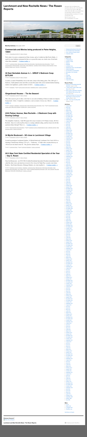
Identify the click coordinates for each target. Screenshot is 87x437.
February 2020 (69, 222)
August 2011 (68, 373)
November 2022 (69, 171)
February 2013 (69, 350)
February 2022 (69, 185)
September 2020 (69, 211)
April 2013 (68, 347)
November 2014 (69, 318)
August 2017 (68, 268)
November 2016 (69, 282)
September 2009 (69, 396)
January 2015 (69, 315)
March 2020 (68, 220)
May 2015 (68, 309)
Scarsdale (68, 75)
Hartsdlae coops (34, 87)
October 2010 (69, 386)
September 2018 (69, 248)
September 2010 (69, 387)
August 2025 (68, 121)
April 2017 (68, 274)
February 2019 (69, 240)
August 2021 (68, 194)
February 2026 (69, 112)
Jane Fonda (22, 65)
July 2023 (68, 159)
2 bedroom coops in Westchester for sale (38, 127)
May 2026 (68, 107)
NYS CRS (13, 171)
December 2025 (69, 115)
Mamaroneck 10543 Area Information (26, 64)
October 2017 (69, 265)
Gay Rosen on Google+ (69, 412)
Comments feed (69, 407)
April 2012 (68, 364)
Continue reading (24, 61)
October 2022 (69, 173)
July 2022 (68, 177)
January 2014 (69, 334)
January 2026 (69, 113)
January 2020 (69, 223)
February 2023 (69, 167)
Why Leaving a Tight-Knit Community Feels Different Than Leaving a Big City (74, 92)
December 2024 (69, 133)
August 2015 (68, 305)
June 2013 (68, 344)
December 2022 (69, 170)
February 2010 (69, 395)
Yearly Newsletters (70, 79)
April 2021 (68, 200)
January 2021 (69, 205)
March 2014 (68, 331)
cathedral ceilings (52, 127)
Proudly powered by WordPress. (73, 422)
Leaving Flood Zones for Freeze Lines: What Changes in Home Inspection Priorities (74, 96)
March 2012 (68, 366)
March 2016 (68, 294)
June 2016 (68, 289)
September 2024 (69, 138)
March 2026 (68, 110)
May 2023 (68, 162)
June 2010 (68, 390)
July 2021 (68, 196)
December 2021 (69, 188)
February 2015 (69, 314)
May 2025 (68, 125)
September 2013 (69, 340)
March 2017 (68, 275)
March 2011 (68, 380)
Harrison (12, 105)
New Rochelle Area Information (42, 64)
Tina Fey (17, 67)
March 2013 (68, 349)
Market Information (70, 69)
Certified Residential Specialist (37, 169)
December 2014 (69, 317)
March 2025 (68, 128)
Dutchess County (14, 167)
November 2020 (69, 208)
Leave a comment (43, 87)
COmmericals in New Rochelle (12, 65)
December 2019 (69, 225)
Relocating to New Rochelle (71, 72)
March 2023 (68, 165)
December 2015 (69, 298)
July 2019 (68, 233)
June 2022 (68, 179)
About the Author (65, 40)
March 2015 (68, 312)
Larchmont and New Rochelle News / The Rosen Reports (33, 7)
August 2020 (68, 213)
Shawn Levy (12, 67)
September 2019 (69, 229)
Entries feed (68, 406)
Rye (43, 105)
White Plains (68, 78)
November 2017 (69, 263)
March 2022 (68, 184)
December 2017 (69, 262)
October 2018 (69, 246)
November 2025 (69, 116)
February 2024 (69, 148)
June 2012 (68, 363)
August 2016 (68, 286)
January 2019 (69, 242)
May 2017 (68, 272)
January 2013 (69, 352)
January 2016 (69, 297)
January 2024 (69, 150)
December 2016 (69, 280)
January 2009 (69, 398)
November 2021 (69, 190)
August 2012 (68, 360)
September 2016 (69, 285)
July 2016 (68, 288)
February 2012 (69, 367)
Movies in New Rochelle (48, 65)
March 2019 (68, 239)
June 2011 (68, 375)
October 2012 (69, 357)
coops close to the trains (24, 87)
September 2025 (69, 119)
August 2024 (68, 139)
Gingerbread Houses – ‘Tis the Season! (22, 93)
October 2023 (69, 154)
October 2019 (69, 228)
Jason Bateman (29, 65)
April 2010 (68, 393)
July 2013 (68, 343)
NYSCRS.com (19, 171)
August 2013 (68, 341)
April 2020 (68, 219)
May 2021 (68, 199)
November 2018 (69, 245)
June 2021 (68, 197)
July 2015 (68, 306)
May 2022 (68, 180)
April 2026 (68, 109)
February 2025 (69, 130)
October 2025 (69, 118)
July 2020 (68, 214)
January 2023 (69, 168)
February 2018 (69, 259)
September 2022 (69, 174)
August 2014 (68, 323)
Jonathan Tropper (38, 65)
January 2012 (69, 369)
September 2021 (69, 193)
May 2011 (68, 377)
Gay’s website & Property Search (51, 40)
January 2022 (69, 187)
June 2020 (68, 216)
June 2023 (68, 161)
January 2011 (69, 381)
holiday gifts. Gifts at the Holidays (12, 107)
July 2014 (68, 324)
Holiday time (24, 107)
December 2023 (69, 151)
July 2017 (68, 269)
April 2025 (68, 127)
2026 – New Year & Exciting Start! (73, 99)
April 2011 (68, 378)
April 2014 (68, 329)
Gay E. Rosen (24, 54)
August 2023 (68, 158)
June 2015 (68, 308)
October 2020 (69, 210)
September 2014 (69, 321)
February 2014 (69, 332)
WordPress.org (69, 409)
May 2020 (68, 217)
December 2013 (69, 335)
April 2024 (68, 145)
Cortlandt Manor (69, 59)
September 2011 (69, 372)
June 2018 (68, 252)
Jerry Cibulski (51, 169)
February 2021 (69, 203)
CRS (46, 169)
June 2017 (68, 271)
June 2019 (68, 234)
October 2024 (69, 136)
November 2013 (69, 337)
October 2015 (69, 301)
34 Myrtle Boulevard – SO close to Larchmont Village (28, 135)
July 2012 (68, 361)
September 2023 (69, 156)
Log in (67, 404)
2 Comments (23, 67)
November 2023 (69, 153)
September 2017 (69, 266)
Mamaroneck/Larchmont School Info (14, 40)
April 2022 (68, 182)
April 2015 (68, 311)
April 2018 (68, 256)
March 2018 (68, 257)
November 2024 (69, 135)
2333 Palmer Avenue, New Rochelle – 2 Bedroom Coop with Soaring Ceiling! (30, 114)
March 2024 (68, 147)
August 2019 (68, 231)
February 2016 (69, 295)
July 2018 (68, 251)
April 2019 (68, 237)
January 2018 (69, 260)
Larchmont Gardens (26, 147)
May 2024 (68, 144)
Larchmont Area (13, 64)
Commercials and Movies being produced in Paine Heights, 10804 (30, 50)
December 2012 (69, 354)
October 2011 (69, 370)
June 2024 (68, 142)
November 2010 (69, 384)
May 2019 (68, 236)
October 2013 (69, 338)
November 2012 (69, 355)
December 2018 (69, 243)
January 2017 (69, 279)
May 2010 (68, 392)
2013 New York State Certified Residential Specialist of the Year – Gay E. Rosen (32, 154)
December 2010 (69, 383)
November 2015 (69, 300)
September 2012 (69, 358)
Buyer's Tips (68, 58)
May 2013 (68, 346)
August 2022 (68, 176)
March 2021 (68, 202)
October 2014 (69, 320)
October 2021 (69, 191)
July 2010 (68, 389)
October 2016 (69, 283)
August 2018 (68, 249)
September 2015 (69, 303)
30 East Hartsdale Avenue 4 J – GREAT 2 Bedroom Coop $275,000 (29, 74)
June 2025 (68, 124)
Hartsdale (12, 87)
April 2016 (68, 292)
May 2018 (68, 254)
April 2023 (68, 164)
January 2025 (69, 131)
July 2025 (68, 122)
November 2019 (69, 226)
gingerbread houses (53, 105)
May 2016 (68, 291)
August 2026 (68, 105)
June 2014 (68, 326)
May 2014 (68, 328)
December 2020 (69, 207)
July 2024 (68, 141)
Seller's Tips (23, 169)
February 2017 (69, 277)
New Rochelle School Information (33, 40)
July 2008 (68, 399)
